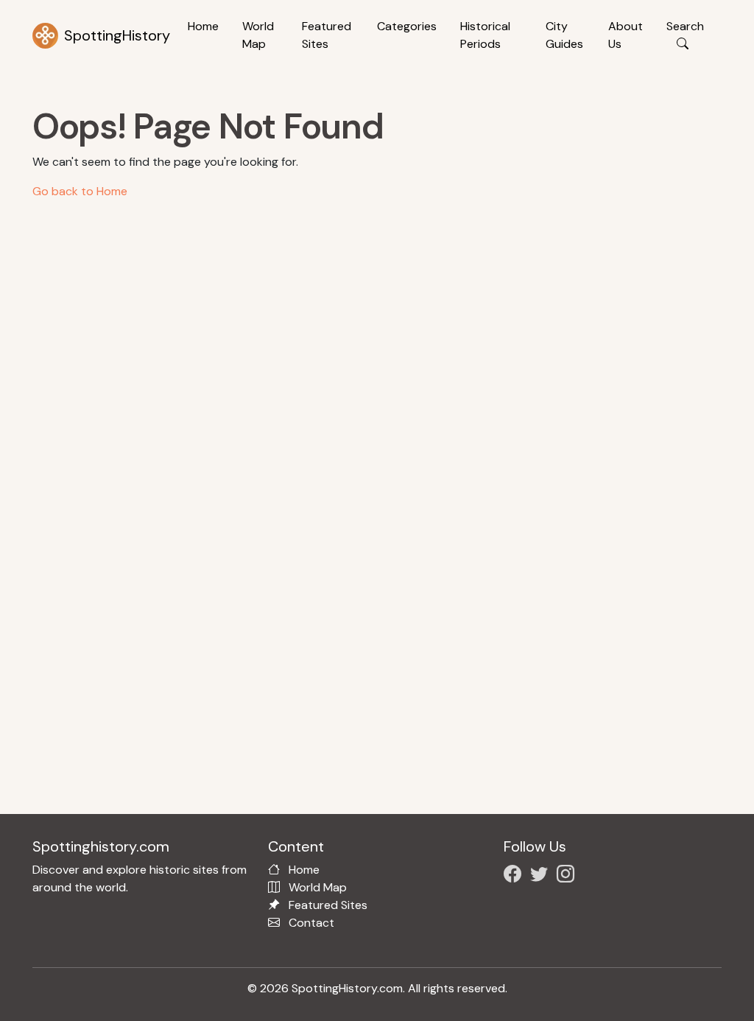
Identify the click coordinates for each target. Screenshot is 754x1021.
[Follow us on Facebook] (515, 876)
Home (203, 26)
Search (685, 26)
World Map (258, 35)
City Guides (564, 35)
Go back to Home (79, 191)
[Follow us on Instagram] (568, 876)
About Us (625, 35)
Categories (407, 26)
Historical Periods (485, 35)
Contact (311, 922)
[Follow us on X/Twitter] (542, 876)
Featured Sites (326, 35)
